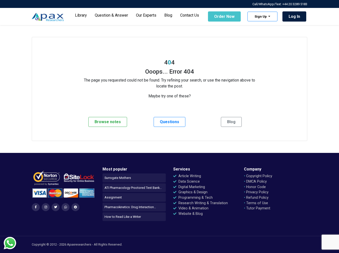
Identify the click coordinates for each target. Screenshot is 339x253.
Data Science (188, 181)
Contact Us (189, 15)
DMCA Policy (255, 181)
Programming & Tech (195, 198)
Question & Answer (111, 15)
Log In (294, 16)
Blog (168, 15)
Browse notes (108, 121)
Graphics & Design (192, 192)
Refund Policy (256, 198)
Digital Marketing (191, 187)
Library (81, 15)
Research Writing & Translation (202, 203)
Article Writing (189, 176)
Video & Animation (192, 208)
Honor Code (255, 187)
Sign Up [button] (261, 16)
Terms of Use (256, 203)
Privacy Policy (256, 192)
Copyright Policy (258, 176)
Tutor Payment (257, 208)
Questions (169, 121)
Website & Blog (190, 214)
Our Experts (146, 15)
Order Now (224, 16)
